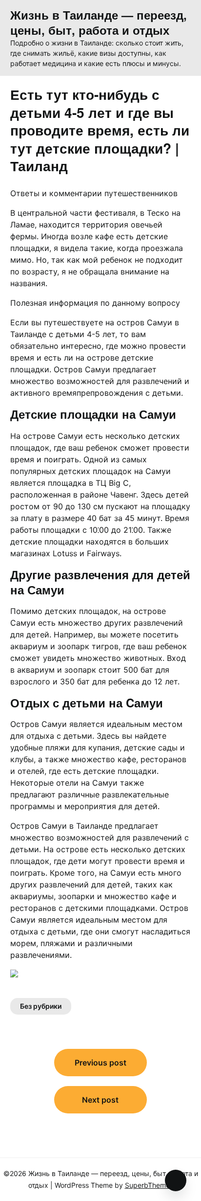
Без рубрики (40, 1006)
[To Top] (175, 1180)
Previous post (100, 1062)
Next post (100, 1100)
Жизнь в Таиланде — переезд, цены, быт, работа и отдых (98, 22)
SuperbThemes (149, 1185)
